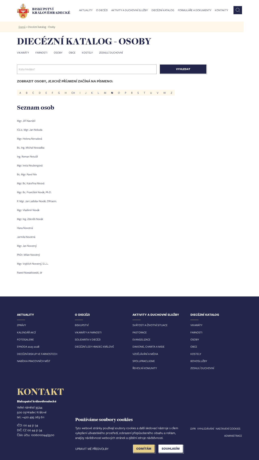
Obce (72, 52)
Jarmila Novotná (26, 237)
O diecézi (102, 10)
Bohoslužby (198, 361)
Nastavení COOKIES (228, 428)
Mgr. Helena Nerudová (29, 138)
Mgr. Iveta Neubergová (29, 165)
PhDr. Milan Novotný (28, 254)
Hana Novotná (25, 228)
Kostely (87, 52)
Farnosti (41, 52)
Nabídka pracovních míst (33, 361)
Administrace (233, 435)
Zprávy (21, 325)
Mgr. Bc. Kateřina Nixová (30, 183)
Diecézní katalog (163, 10)
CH (73, 93)
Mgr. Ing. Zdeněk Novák (30, 219)
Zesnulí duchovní (111, 52)
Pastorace (140, 332)
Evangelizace (141, 339)
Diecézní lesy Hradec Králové (94, 346)
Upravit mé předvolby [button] (91, 449)
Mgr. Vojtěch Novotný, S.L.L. (33, 263)
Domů (22, 27)
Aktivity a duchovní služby (129, 10)
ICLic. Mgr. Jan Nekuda (29, 129)
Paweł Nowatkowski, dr (29, 272)
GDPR (192, 428)
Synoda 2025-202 (27, 346)
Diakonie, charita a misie (149, 346)
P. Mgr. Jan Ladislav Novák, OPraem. (37, 201)
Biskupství (82, 325)
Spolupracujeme (144, 361)
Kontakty (221, 10)
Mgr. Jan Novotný (27, 246)
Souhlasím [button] (171, 448)
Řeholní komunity (145, 368)
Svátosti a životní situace (150, 325)
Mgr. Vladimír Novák (28, 210)
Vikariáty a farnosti (88, 332)
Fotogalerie (25, 339)
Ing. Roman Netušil (27, 156)
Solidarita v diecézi (88, 339)
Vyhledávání (205, 428)
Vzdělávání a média (145, 354)
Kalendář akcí (26, 332)
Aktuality (85, 10)
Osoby (58, 52)
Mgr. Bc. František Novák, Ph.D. (34, 192)
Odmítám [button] (143, 448)
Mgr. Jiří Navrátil (26, 121)
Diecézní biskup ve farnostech (37, 354)
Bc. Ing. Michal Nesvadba (30, 147)
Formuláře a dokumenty (194, 10)
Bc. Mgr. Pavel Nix (27, 174)
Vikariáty (23, 52)
